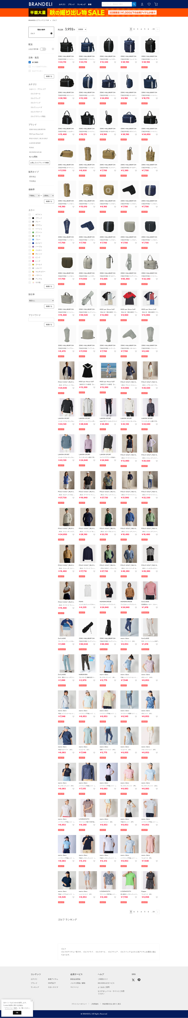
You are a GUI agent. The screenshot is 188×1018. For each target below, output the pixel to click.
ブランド (34, 983)
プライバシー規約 (11, 1008)
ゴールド (38, 264)
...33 (153, 29)
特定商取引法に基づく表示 (111, 1004)
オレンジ (38, 254)
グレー (37, 222)
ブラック (38, 218)
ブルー (37, 239)
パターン (38, 275)
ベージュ (38, 229)
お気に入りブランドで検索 (39, 163)
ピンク (37, 257)
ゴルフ (54, 20)
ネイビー (38, 243)
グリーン (38, 232)
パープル (38, 247)
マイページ (74, 987)
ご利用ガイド (103, 979)
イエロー (38, 250)
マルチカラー (40, 272)
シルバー (38, 268)
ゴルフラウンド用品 (37, 116)
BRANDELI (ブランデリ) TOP (39, 20)
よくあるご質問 (103, 987)
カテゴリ (34, 979)
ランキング (35, 987)
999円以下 (52, 983)
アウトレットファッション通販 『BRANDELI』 (40, 4)
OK (17, 1013)
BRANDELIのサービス (106, 983)
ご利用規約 (94, 1004)
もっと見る (33, 157)
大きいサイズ (53, 987)
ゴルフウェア (35, 98)
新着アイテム (53, 979)
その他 (37, 282)
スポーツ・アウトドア (37, 89)
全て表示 (35, 62)
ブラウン (38, 225)
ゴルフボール (35, 94)
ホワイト (38, 214)
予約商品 (32, 181)
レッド (37, 261)
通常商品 (32, 177)
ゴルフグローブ (36, 112)
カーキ (37, 236)
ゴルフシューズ (36, 107)
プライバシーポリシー (79, 1004)
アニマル (38, 279)
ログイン (142, 4)
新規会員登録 (75, 979)
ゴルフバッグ (35, 103)
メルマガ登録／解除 (77, 983)
